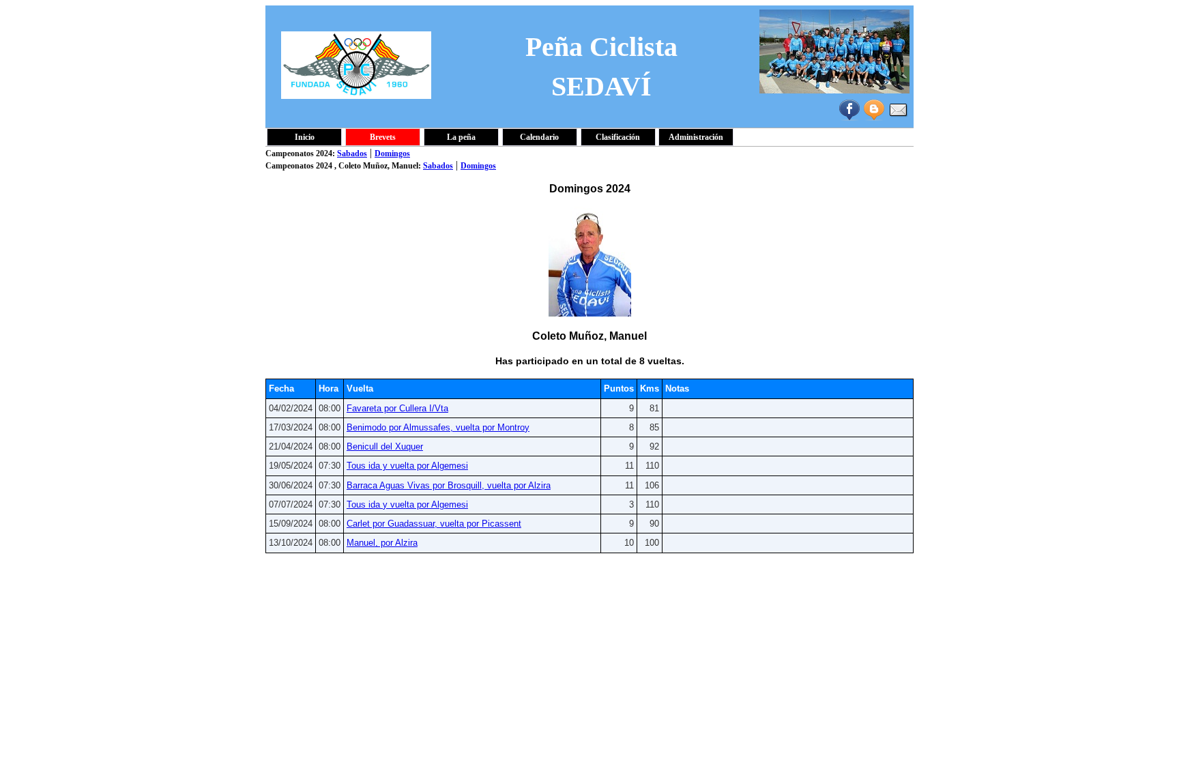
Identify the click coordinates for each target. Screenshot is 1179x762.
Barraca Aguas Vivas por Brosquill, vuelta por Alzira (449, 485)
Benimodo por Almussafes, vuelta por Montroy (438, 427)
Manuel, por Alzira (382, 543)
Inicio (305, 137)
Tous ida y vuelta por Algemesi (407, 465)
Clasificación (618, 137)
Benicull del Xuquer (385, 446)
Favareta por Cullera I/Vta (397, 408)
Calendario (539, 137)
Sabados (352, 153)
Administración (696, 137)
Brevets (383, 137)
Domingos (392, 153)
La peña (461, 137)
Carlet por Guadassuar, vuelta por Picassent (434, 523)
